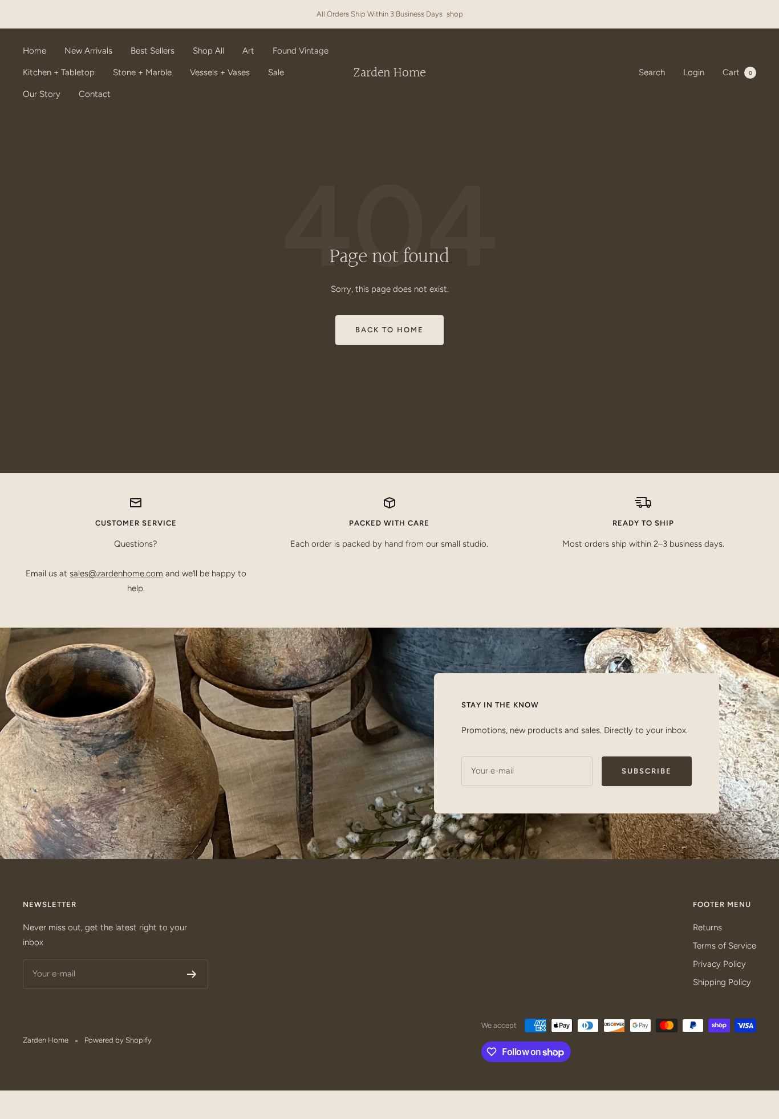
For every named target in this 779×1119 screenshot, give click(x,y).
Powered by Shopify (118, 1040)
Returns (707, 927)
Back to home (389, 329)
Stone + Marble (142, 72)
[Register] (192, 974)
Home (34, 51)
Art (248, 51)
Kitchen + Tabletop (59, 72)
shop (455, 14)
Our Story (41, 94)
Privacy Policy (719, 964)
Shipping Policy (722, 982)
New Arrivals (88, 51)
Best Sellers (153, 51)
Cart (737, 72)
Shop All (208, 51)
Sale (276, 72)
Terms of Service (724, 946)
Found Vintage (300, 51)
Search (652, 72)
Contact (95, 94)
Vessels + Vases (220, 72)
